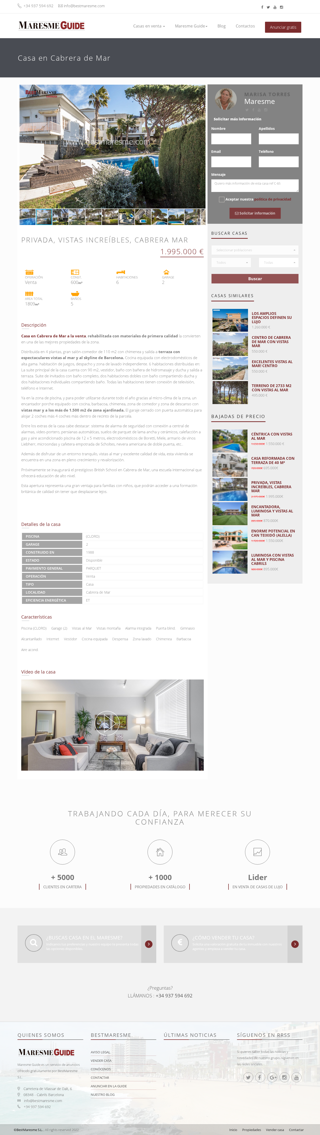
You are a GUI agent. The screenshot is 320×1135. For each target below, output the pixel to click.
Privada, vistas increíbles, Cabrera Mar (271, 486)
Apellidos (267, 128)
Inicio (233, 1130)
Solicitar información (256, 213)
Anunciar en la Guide (109, 1086)
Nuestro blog (102, 1094)
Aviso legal (100, 1052)
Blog (222, 26)
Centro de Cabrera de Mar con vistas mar (271, 341)
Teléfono (266, 151)
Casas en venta (147, 26)
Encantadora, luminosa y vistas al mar (272, 510)
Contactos (245, 26)
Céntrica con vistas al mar (271, 436)
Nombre (218, 128)
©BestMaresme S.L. (28, 1130)
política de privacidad (272, 199)
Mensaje (218, 174)
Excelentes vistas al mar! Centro (272, 363)
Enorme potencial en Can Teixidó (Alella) (273, 533)
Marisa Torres (267, 94)
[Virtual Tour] (112, 725)
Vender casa (101, 1060)
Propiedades (251, 1130)
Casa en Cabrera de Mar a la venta (53, 335)
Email (216, 151)
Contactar (100, 1077)
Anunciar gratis (283, 27)
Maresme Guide (190, 26)
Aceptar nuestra (258, 199)
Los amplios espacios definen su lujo (272, 317)
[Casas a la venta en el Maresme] (51, 23)
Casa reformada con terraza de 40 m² (272, 460)
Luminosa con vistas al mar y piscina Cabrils (272, 559)
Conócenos (101, 1069)
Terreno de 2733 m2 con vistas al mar (272, 387)
